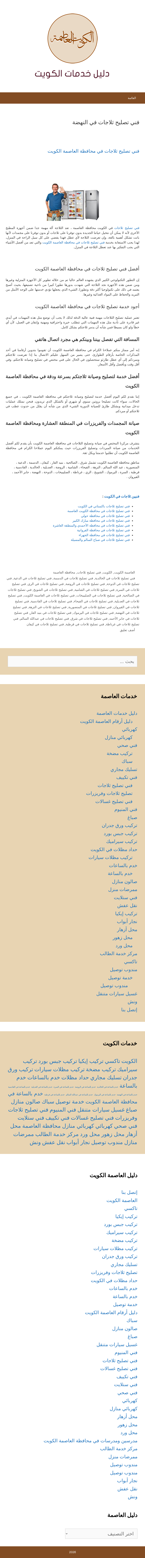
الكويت (107, 572)
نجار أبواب (127, 921)
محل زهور (123, 937)
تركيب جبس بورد (120, 833)
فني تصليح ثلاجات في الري (46, 584)
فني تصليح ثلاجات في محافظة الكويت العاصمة (98, 511)
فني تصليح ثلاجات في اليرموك (93, 613)
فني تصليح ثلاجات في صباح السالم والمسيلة (100, 540)
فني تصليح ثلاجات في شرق (89, 618)
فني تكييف (126, 777)
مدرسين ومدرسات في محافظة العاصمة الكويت (90, 1440)
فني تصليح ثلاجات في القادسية (51, 601)
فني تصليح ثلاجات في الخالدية (115, 578)
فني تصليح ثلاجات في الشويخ (53, 590)
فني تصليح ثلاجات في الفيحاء (93, 601)
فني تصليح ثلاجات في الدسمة (73, 578)
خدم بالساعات (123, 865)
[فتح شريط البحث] (6, 99)
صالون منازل (124, 881)
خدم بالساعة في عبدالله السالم (79, 1094)
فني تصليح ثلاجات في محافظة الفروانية (103, 530)
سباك (127, 761)
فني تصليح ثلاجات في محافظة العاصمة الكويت (93, 151)
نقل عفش (127, 905)
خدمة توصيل (120, 977)
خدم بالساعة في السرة (64, 1087)
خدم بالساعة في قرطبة (54, 1094)
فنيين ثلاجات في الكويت (121, 496)
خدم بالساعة (120, 873)
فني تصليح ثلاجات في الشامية (94, 590)
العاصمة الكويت (124, 572)
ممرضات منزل (122, 889)
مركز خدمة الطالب (118, 953)
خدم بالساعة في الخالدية (107, 1087)
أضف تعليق (127, 630)
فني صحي (127, 745)
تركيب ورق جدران (119, 825)
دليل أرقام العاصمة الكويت (106, 721)
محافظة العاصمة (64, 572)
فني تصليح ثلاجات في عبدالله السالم (44, 618)
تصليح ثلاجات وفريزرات (109, 793)
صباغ (132, 817)
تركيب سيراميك (121, 841)
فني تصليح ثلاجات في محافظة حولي (105, 516)
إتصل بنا (129, 1009)
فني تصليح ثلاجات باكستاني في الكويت (104, 506)
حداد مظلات (75, 1077)
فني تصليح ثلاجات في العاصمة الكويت (49, 595)
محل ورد (124, 945)
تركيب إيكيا (126, 913)
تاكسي (130, 961)
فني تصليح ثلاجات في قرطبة (85, 624)
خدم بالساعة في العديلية (41, 1087)
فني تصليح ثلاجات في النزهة (47, 607)
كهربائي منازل (119, 737)
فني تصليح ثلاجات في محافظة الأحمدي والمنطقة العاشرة (91, 525)
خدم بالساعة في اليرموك (105, 1094)
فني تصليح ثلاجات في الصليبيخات (98, 595)
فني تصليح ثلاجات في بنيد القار (50, 613)
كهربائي (129, 729)
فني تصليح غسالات (114, 801)
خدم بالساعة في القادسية (19, 1087)
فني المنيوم (125, 809)
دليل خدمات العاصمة (116, 713)
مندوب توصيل (123, 969)
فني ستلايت (125, 897)
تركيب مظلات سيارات (111, 857)
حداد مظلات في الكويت (114, 849)
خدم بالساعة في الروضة (85, 1087)
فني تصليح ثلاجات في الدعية (33, 578)
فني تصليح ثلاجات (126, 228)
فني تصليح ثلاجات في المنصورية (90, 607)
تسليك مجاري (123, 769)
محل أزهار (127, 929)
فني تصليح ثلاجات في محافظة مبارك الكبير (101, 520)
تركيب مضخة (120, 753)
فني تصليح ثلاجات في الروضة (85, 584)
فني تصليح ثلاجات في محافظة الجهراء (104, 535)
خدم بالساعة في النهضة (127, 1094)
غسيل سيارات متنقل (116, 993)
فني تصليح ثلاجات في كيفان (45, 624)
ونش (132, 1001)
